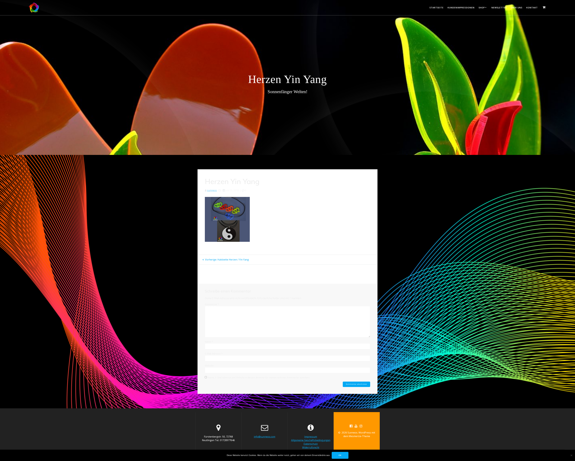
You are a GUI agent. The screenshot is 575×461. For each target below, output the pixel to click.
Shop (482, 7)
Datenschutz (311, 443)
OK (340, 455)
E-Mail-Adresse (214, 353)
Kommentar (212, 304)
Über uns (516, 7)
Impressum (310, 436)
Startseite (436, 7)
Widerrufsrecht (310, 447)
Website (209, 365)
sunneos (212, 190)
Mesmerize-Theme (359, 436)
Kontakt (532, 7)
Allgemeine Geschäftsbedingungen (310, 440)
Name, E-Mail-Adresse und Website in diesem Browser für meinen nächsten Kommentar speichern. (259, 377)
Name (209, 341)
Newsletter (499, 7)
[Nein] (571, 455)
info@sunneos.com (264, 436)
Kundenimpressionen (461, 7)
